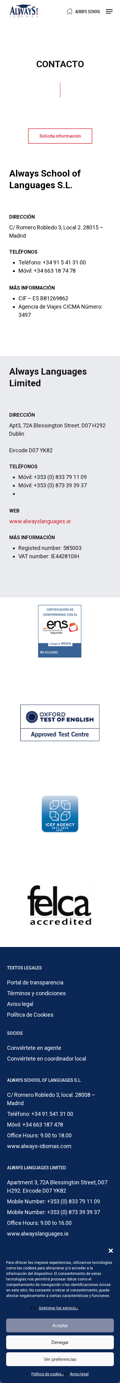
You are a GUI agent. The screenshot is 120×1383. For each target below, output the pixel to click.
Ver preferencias (60, 1359)
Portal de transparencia (35, 982)
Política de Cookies (30, 1014)
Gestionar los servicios (58, 1308)
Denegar (60, 1342)
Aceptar (60, 1325)
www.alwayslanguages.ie (40, 521)
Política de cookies (47, 1374)
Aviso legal (79, 1374)
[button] (111, 1251)
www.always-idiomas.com (39, 1146)
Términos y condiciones (36, 993)
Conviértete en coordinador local (46, 1058)
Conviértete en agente (34, 1048)
